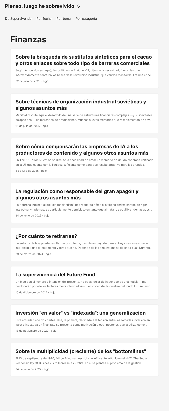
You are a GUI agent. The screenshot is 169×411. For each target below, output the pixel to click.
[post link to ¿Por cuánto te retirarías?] (84, 244)
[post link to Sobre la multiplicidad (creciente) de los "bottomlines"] (84, 359)
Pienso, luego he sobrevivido (39, 6)
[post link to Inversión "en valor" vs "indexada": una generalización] (84, 321)
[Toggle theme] (78, 6)
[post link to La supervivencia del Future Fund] (84, 283)
